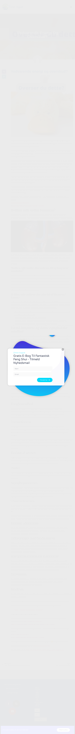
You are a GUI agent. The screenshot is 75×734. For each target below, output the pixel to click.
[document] (37, 367)
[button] (62, 349)
